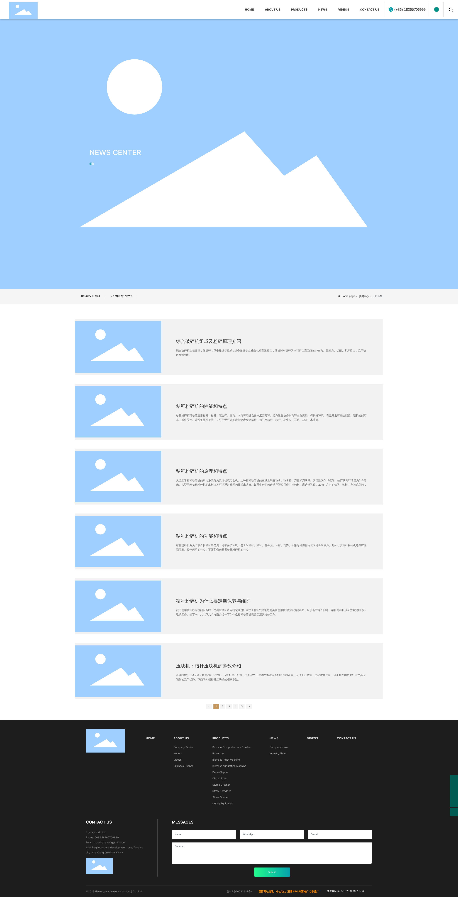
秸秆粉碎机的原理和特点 (201, 471)
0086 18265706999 (107, 837)
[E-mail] (454, 779)
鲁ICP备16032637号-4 (240, 891)
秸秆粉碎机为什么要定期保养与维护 (213, 601)
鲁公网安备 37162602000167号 (345, 891)
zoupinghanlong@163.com (109, 842)
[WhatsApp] (454, 787)
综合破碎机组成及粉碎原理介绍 (208, 341)
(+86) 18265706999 (410, 9)
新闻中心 (364, 296)
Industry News (90, 296)
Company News (121, 296)
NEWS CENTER (115, 152)
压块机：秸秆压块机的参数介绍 (208, 666)
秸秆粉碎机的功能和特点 (201, 536)
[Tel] (454, 795)
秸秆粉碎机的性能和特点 (201, 406)
